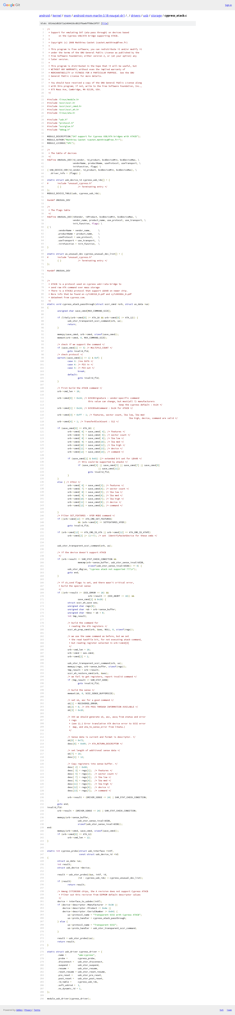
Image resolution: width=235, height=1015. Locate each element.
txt (221, 1009)
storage (156, 15)
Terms (37, 1009)
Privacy (28, 1009)
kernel (57, 15)
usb (145, 15)
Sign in (228, 5)
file (104, 23)
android (44, 15)
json (229, 1009)
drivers (136, 15)
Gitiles (19, 1009)
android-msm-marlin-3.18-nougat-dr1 (99, 15)
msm (67, 15)
